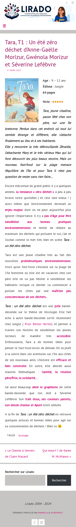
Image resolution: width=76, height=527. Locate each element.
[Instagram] (72, 2)
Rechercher (59, 480)
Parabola (43, 512)
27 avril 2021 (14, 70)
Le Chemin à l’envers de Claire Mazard (20, 453)
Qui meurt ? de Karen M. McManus (56, 453)
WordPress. (57, 512)
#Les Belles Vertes (38, 324)
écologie (23, 435)
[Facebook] (66, 2)
